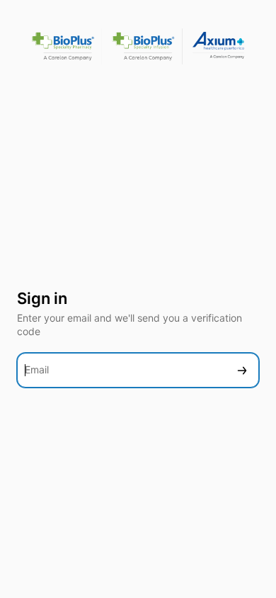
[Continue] (242, 370)
